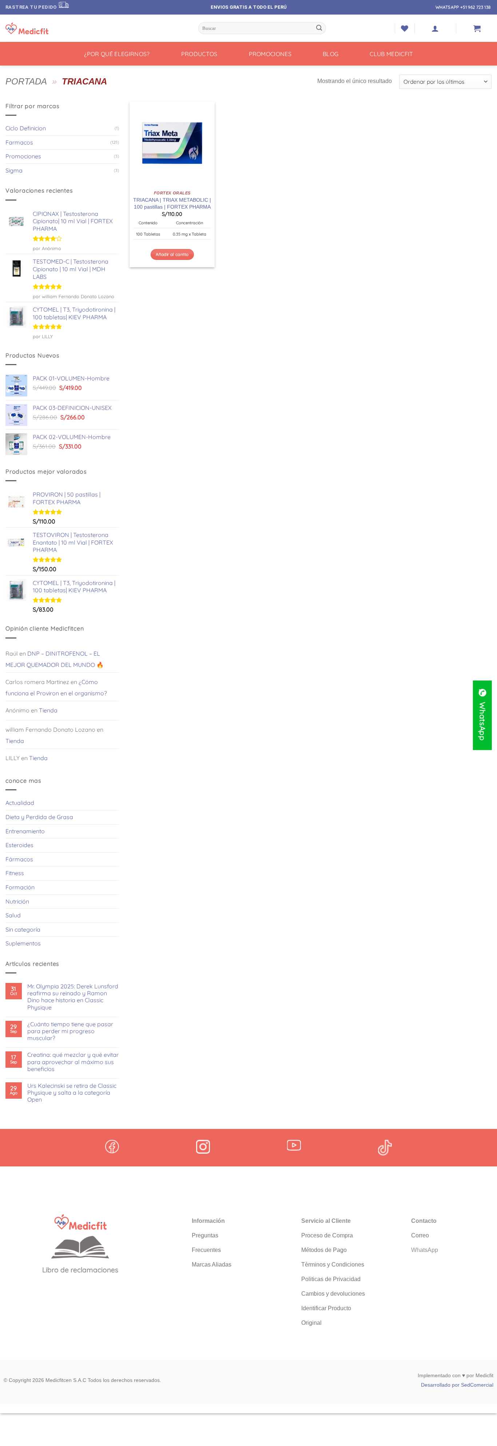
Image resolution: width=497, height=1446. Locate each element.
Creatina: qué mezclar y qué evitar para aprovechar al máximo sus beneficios (73, 1061)
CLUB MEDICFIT (391, 54)
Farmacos (19, 142)
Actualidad (19, 802)
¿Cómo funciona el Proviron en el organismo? (56, 687)
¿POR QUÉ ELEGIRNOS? (117, 54)
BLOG (330, 54)
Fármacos (19, 859)
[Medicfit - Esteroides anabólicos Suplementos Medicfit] (41, 28)
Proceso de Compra (327, 1235)
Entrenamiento (25, 831)
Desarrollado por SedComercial (457, 1385)
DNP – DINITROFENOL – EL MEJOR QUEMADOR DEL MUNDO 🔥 (54, 659)
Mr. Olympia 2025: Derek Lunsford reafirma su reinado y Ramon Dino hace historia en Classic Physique (72, 997)
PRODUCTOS (199, 54)
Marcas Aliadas (211, 1264)
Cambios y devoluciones (333, 1294)
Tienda (48, 710)
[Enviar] (319, 28)
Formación (20, 887)
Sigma (14, 170)
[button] (435, 28)
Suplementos (23, 943)
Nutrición (17, 901)
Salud (13, 915)
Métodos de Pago (324, 1250)
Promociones (23, 156)
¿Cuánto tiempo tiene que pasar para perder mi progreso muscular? (70, 1031)
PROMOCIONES (270, 54)
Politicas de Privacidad (331, 1279)
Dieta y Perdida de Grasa (39, 817)
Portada (26, 81)
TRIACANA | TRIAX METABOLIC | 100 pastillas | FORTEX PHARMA (172, 203)
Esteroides (19, 845)
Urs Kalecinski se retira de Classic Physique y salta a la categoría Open (71, 1092)
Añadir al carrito (172, 254)
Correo (420, 1235)
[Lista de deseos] (404, 28)
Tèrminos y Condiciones (332, 1264)
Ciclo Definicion (25, 128)
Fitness (14, 873)
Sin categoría (22, 929)
